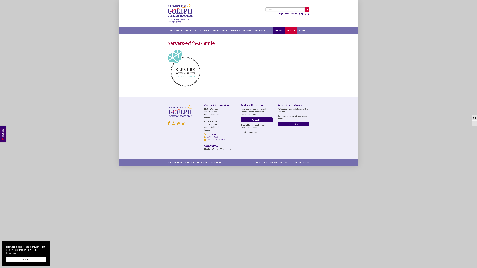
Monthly (302, 30)
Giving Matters (180, 30)
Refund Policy (273, 162)
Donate (291, 30)
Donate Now (256, 120)
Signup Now (293, 124)
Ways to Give (201, 30)
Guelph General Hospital (287, 14)
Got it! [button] (26, 260)
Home (258, 162)
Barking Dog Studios (217, 162)
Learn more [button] (11, 253)
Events (234, 30)
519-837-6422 (212, 134)
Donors (247, 30)
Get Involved (219, 30)
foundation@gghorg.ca (216, 140)
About (259, 30)
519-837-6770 (212, 137)
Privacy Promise (285, 162)
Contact (279, 30)
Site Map (264, 162)
